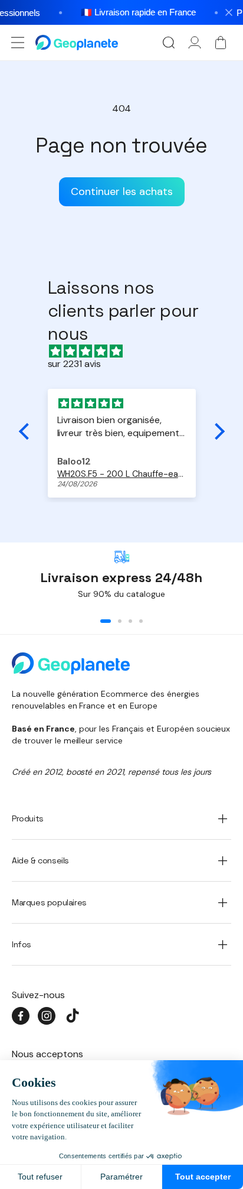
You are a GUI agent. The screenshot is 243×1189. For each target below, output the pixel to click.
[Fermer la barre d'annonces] (229, 12)
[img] (128, 351)
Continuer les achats (122, 191)
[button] (18, 42)
